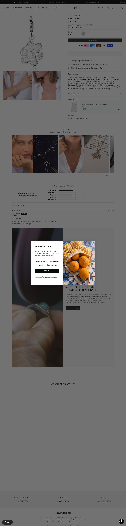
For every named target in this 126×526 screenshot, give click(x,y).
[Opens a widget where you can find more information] (7, 522)
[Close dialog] (93, 243)
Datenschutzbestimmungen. (51, 277)
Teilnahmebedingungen (39, 277)
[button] (121, 521)
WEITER (47, 270)
